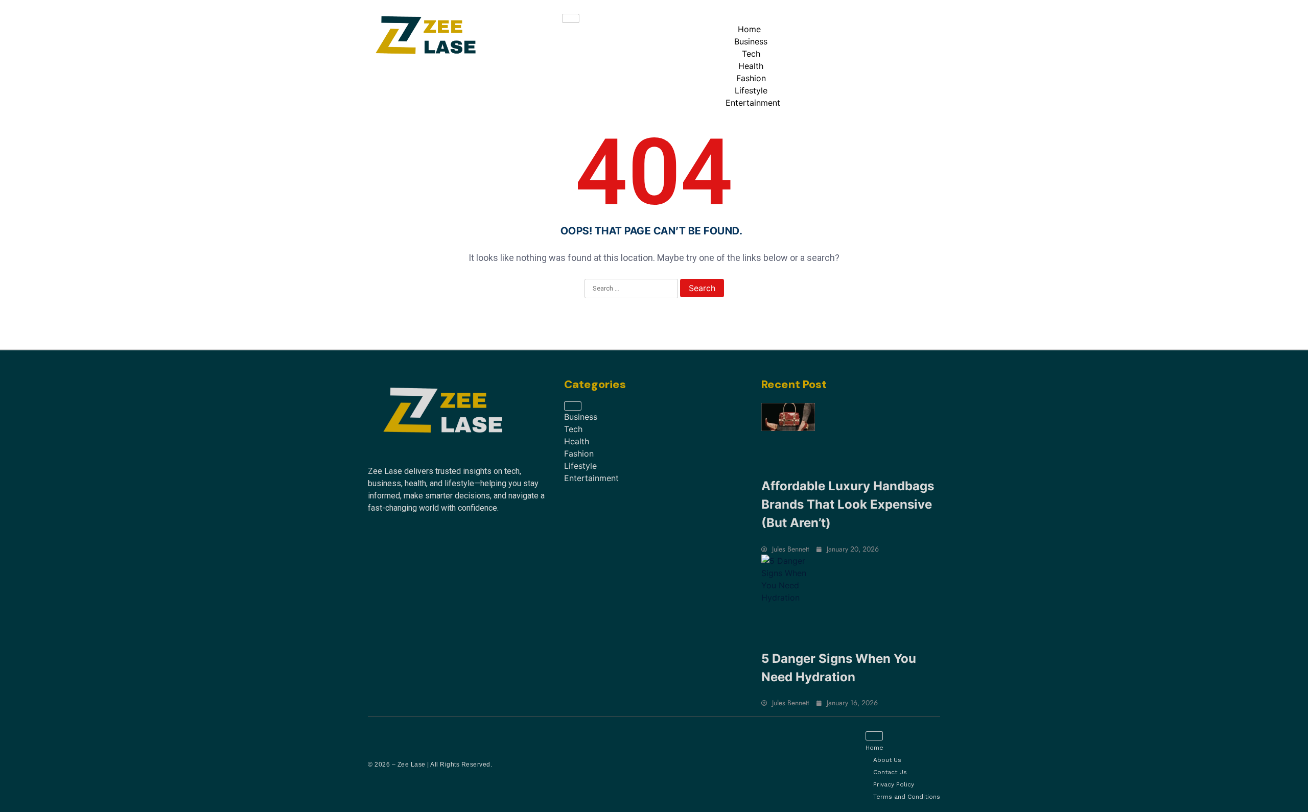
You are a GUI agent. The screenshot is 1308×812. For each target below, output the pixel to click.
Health (750, 66)
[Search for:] (631, 289)
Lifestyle (751, 90)
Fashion (751, 78)
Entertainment (753, 103)
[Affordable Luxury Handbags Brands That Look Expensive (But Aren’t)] (788, 417)
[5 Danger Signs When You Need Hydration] (788, 579)
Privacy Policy (893, 784)
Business (750, 41)
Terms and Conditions (906, 796)
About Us (887, 759)
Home (749, 29)
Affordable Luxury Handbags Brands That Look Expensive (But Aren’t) (847, 504)
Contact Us (890, 772)
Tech (751, 54)
